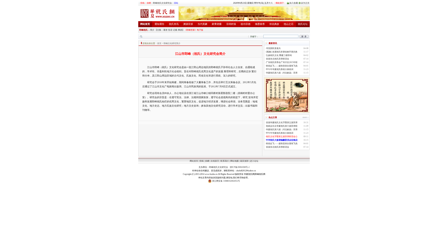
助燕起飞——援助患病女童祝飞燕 (282, 66)
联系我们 (224, 161)
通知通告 (159, 24)
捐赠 (207, 161)
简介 (152, 30)
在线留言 (215, 161)
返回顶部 (244, 161)
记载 (175, 30)
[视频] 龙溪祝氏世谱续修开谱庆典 (281, 52)
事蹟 (180, 30)
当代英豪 (202, 24)
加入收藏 (293, 3)
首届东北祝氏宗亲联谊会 (277, 59)
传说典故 (274, 24)
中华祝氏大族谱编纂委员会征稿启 (282, 140)
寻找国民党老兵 (273, 48)
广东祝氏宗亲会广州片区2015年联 (282, 62)
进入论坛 (254, 161)
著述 (165, 30)
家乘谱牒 (217, 24)
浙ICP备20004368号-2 (240, 167)
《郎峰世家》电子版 (193, 30)
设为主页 (305, 3)
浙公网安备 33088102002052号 (226, 181)
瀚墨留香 (260, 24)
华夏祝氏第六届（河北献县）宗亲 (282, 73)
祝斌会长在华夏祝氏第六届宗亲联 (282, 126)
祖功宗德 (245, 24)
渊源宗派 (188, 24)
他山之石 (288, 24)
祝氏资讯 (174, 24)
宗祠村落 (231, 24)
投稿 (202, 161)
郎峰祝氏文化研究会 (162, 3)
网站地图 (234, 161)
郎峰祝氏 (143, 30)
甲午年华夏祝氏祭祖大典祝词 (279, 69)
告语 (170, 30)
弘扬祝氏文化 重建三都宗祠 (279, 55)
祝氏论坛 (303, 24)
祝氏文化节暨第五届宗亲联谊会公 (282, 136)
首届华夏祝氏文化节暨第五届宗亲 (282, 122)
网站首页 (194, 161)
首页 (159, 43)
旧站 (176, 3)
